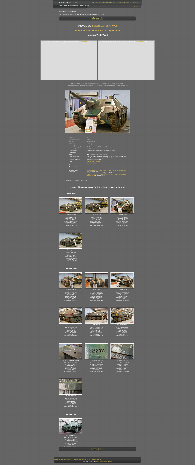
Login (136, 6)
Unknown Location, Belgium (95, 173)
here (126, 85)
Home (92, 2)
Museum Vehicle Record (93, 161)
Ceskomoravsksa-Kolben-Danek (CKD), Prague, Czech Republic (107, 170)
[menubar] (114, 2)
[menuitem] (93, 2)
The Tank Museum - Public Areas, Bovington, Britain (97, 30)
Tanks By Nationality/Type (121, 2)
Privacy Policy (107, 461)
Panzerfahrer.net (91, 163)
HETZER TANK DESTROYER (104, 26)
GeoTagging (134, 2)
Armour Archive (100, 461)
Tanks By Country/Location (103, 2)
